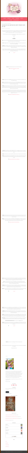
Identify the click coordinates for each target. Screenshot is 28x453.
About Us (5, 18)
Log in (6, 441)
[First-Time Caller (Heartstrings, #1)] (21, 431)
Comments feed (7, 444)
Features (13, 18)
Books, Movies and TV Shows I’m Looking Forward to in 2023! (12, 418)
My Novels (21, 18)
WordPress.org (7, 446)
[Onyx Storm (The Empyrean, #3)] (21, 434)
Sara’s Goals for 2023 (8, 420)
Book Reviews (17, 18)
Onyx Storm (7, 432)
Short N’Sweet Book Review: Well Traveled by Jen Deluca (11, 416)
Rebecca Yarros (7, 433)
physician (11, 31)
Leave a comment (8, 28)
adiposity (23, 31)
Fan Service (7, 427)
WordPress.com (20, 451)
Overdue (7, 424)
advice (15, 32)
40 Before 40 (8, 18)
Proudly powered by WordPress (10, 451)
